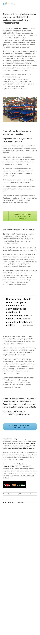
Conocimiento (27, 494)
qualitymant (9, 494)
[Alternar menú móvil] (36, 3)
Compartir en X (28, 325)
